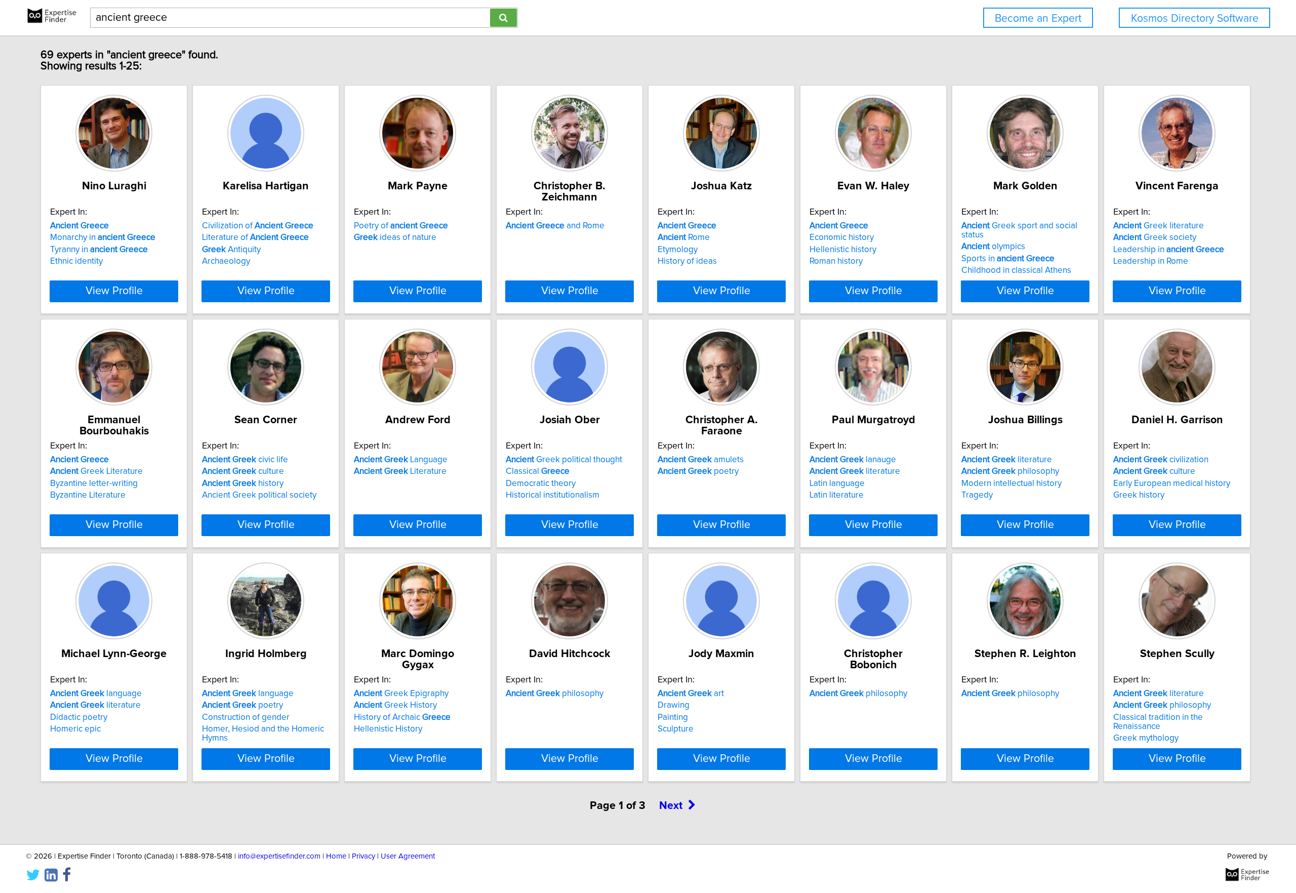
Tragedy (977, 495)
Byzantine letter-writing (94, 483)
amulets (701, 459)
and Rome (555, 225)
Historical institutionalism (552, 495)
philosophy (1010, 471)
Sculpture (676, 729)
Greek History (395, 705)
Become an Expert (1038, 18)
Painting (673, 717)
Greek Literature (96, 471)
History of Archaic (402, 717)
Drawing (674, 705)
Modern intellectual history (1011, 483)
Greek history (1138, 495)
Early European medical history (1171, 483)
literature (854, 471)
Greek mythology (1146, 738)
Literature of (255, 237)
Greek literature (1158, 225)
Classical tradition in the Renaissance (1158, 722)
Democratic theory (541, 483)
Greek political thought (564, 459)
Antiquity (231, 249)
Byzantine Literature (88, 495)
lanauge (852, 459)
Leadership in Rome (1150, 261)
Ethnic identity (76, 261)
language (96, 693)
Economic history (841, 237)
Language (401, 459)
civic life (245, 459)
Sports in (1008, 258)
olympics (993, 246)
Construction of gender (246, 717)
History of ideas (687, 261)
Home (336, 856)
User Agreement (408, 856)
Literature (400, 471)
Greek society (1154, 237)
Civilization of (257, 225)
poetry (698, 471)
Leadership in (1168, 249)
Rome (684, 237)
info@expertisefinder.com (279, 856)
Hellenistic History (388, 729)
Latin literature (836, 495)
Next (670, 805)
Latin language (837, 483)
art (691, 693)
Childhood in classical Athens (1016, 270)
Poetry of (401, 225)
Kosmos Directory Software (1195, 18)
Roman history (836, 261)
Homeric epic (75, 729)
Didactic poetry (78, 717)
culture (243, 471)
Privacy (363, 856)
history (243, 483)
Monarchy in (102, 237)
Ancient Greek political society (259, 495)
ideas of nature (395, 237)
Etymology (678, 249)
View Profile (114, 291)
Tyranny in (99, 249)
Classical (538, 471)
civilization (1160, 459)
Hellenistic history (842, 249)
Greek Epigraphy (401, 693)
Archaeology (226, 261)
